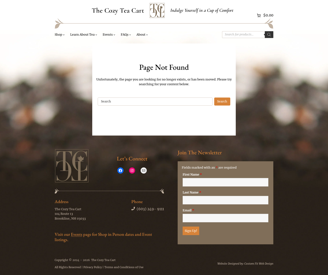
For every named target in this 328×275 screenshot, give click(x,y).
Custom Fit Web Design (258, 263)
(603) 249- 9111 (150, 209)
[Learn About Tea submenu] (96, 35)
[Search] (269, 34)
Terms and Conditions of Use (124, 267)
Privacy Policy (92, 267)
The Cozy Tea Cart (118, 10)
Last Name (192, 192)
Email (188, 210)
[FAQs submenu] (130, 35)
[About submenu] (147, 35)
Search (222, 101)
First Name (192, 174)
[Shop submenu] (64, 35)
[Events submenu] (114, 35)
